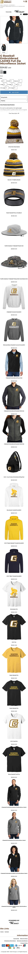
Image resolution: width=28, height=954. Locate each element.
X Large (9, 84)
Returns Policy (24, 938)
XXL (17, 84)
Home (1, 5)
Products (6, 5)
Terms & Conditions (22, 940)
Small (8, 81)
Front (3, 52)
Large (1, 84)
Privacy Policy (24, 943)
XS (2, 81)
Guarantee (16, 938)
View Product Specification (7, 104)
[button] (24, 1)
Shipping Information (10, 940)
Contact (7, 931)
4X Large (11, 88)
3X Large (2, 88)
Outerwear (11, 5)
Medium (16, 81)
